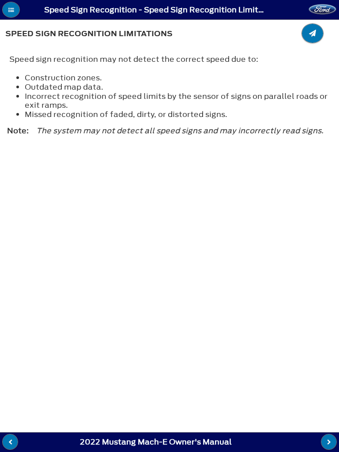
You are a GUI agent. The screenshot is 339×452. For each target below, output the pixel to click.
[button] (11, 10)
